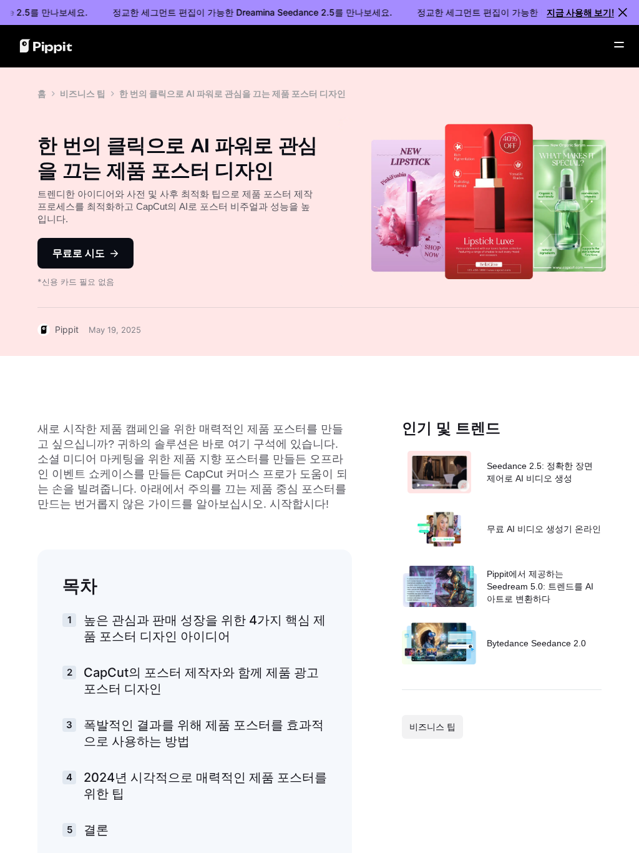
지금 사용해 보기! (580, 12)
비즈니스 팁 (82, 93)
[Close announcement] (623, 12)
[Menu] (619, 44)
